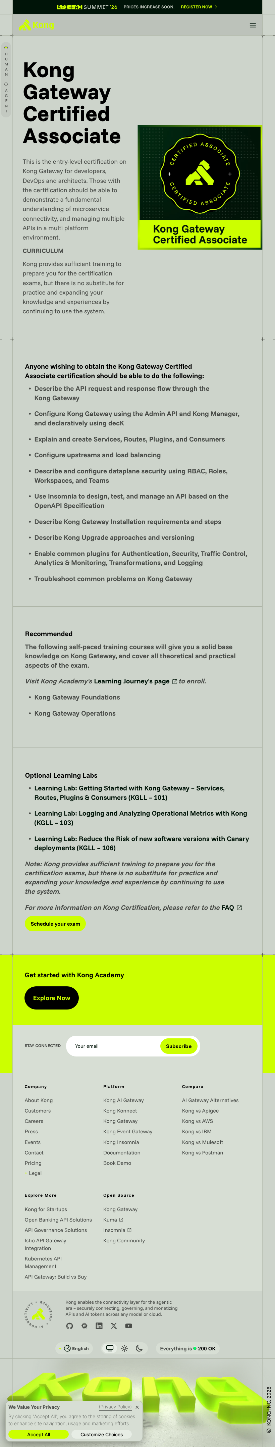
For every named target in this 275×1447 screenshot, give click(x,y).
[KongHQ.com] (36, 25)
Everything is (188, 1348)
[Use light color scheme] (124, 1348)
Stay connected (42, 1045)
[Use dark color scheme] (139, 1348)
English (74, 1348)
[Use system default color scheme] (109, 1348)
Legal (33, 1173)
